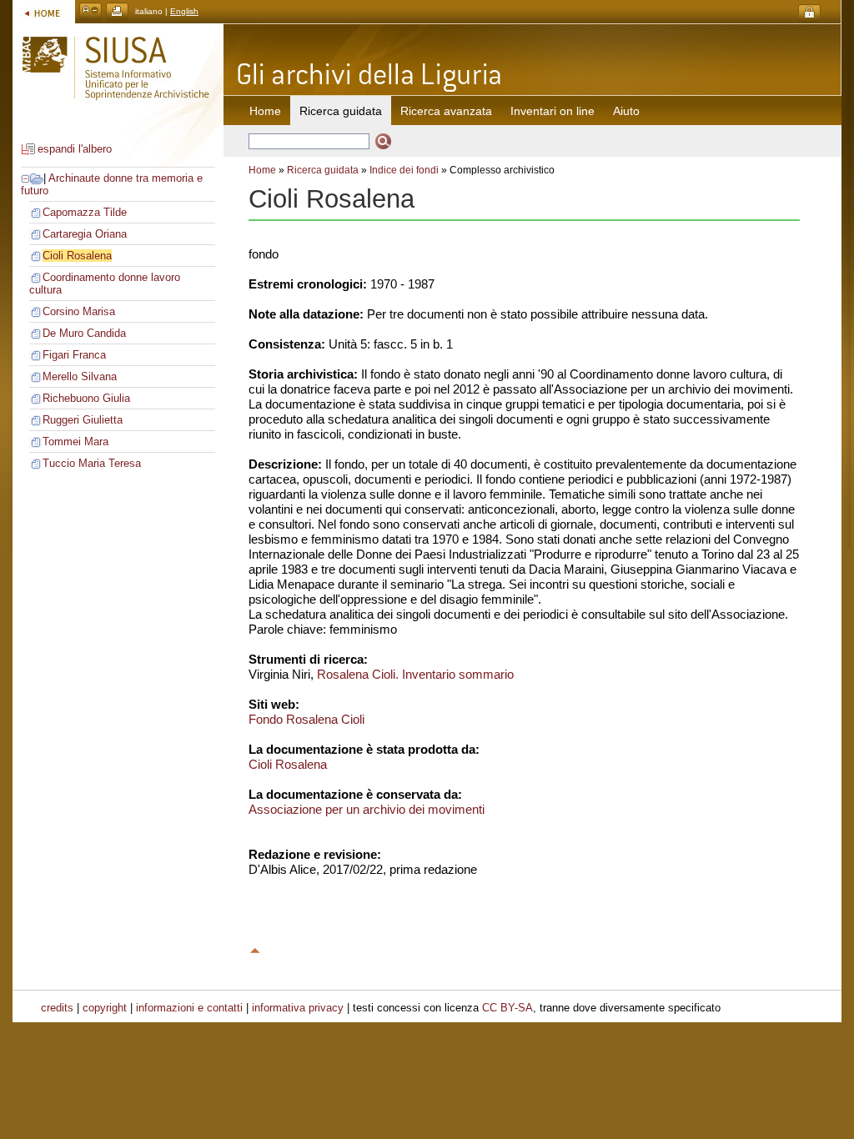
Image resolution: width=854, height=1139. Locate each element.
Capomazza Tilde (85, 212)
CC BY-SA (507, 1007)
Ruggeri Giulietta (83, 420)
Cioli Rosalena (77, 255)
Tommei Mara (75, 441)
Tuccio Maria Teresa (92, 463)
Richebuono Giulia (86, 398)
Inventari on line (552, 111)
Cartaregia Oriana (85, 234)
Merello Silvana (80, 376)
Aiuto (626, 111)
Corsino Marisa (79, 311)
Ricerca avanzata (446, 111)
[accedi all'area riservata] (809, 13)
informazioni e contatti (189, 1007)
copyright (105, 1007)
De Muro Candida (84, 333)
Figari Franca (74, 355)
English (184, 11)
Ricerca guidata (323, 170)
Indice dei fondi (404, 170)
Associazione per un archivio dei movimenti (367, 809)
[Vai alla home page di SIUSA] (44, 11)
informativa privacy (298, 1007)
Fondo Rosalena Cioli (306, 719)
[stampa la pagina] (117, 11)
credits (57, 1007)
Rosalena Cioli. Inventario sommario (415, 674)
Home (265, 111)
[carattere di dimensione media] (90, 11)
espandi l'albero (75, 149)
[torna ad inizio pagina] (255, 948)
